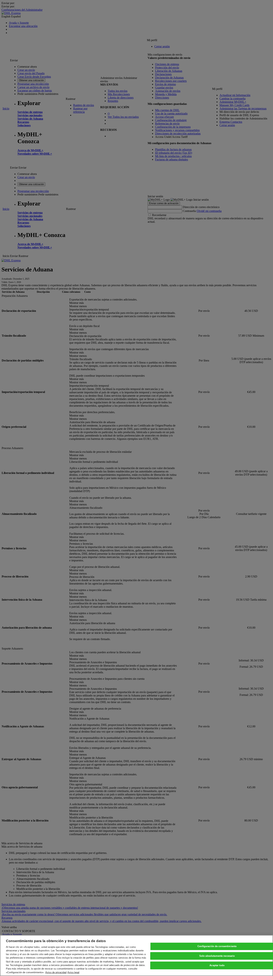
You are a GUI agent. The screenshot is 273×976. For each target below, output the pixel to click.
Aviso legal (73, 972)
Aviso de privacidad (55, 972)
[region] (136, 955)
